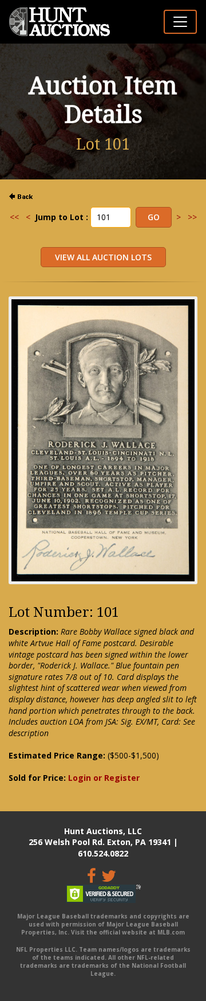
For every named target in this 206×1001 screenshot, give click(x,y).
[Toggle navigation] (180, 22)
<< (14, 217)
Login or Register (104, 777)
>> (192, 217)
